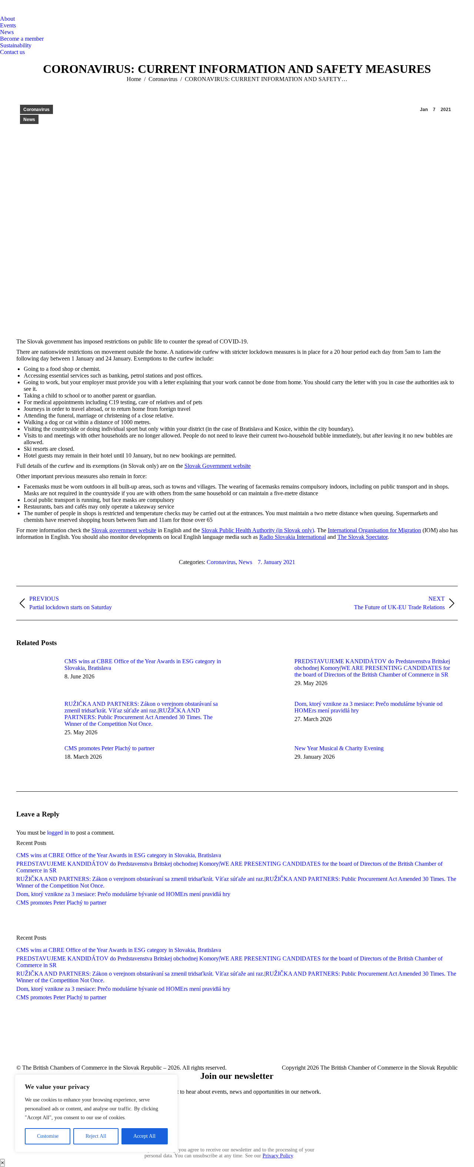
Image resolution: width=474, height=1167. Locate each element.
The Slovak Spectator (362, 537)
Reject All (96, 1136)
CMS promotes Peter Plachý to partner (109, 748)
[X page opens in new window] (268, 1045)
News (29, 119)
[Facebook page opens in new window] (253, 1045)
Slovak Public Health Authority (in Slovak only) (257, 530)
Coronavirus (36, 109)
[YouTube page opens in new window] (284, 1045)
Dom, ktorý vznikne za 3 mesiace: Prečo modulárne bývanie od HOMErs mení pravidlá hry (368, 707)
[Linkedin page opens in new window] (299, 1045)
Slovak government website (123, 530)
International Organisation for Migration (374, 530)
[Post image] (36, 675)
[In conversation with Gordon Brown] (237, 920)
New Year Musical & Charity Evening (339, 748)
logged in (58, 832)
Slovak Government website (217, 466)
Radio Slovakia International (292, 537)
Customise (48, 1136)
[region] (96, 1113)
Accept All (144, 1136)
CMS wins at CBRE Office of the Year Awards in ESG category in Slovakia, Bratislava (142, 664)
